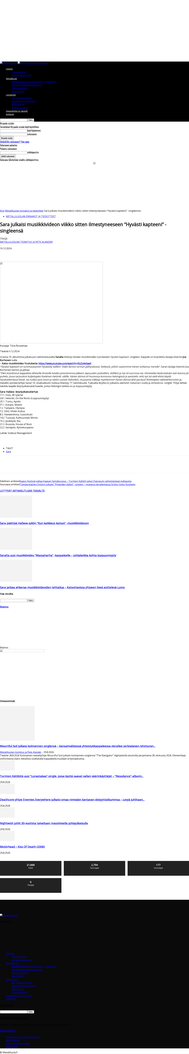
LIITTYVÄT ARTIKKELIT (13, 490)
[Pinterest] (26, 253)
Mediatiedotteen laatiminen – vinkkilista (34, 81)
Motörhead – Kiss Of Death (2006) (22, 846)
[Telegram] (68, 253)
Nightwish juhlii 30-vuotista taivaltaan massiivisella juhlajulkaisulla (44, 823)
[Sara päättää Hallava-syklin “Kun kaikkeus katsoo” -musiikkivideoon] (16, 516)
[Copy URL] (79, 253)
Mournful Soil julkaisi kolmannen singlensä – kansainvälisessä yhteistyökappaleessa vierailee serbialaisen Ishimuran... (77, 746)
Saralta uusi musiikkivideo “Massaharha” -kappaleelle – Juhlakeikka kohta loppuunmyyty (58, 555)
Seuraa (95, 862)
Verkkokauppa (20, 88)
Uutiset (9, 68)
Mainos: (4, 606)
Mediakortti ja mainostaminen (22, 1037)
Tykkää (31, 862)
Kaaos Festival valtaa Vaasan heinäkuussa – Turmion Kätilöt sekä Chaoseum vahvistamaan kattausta (75, 481)
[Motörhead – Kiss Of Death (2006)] (7, 840)
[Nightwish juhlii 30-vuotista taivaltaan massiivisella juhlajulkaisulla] (7, 816)
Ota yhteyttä (13, 1040)
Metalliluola (11, 78)
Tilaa (31, 879)
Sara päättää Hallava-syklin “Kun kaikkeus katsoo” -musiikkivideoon (44, 523)
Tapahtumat (19, 72)
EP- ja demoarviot (21, 98)
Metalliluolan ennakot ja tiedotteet (24, 210)
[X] (15, 253)
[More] (90, 253)
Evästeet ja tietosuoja (18, 1043)
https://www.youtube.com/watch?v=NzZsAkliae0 (64, 363)
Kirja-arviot (18, 104)
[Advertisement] (94, 187)
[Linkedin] (47, 253)
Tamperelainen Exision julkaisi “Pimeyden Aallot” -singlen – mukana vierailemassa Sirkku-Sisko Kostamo (77, 484)
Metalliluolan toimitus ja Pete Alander (26, 242)
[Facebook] (5, 253)
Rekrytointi (18, 91)
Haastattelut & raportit (17, 111)
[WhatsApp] (37, 253)
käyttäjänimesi (34, 130)
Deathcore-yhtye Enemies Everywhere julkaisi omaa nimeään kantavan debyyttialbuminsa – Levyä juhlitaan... (72, 799)
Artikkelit (10, 114)
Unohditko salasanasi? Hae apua (14, 141)
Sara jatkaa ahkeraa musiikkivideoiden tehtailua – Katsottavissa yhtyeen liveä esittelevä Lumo (62, 587)
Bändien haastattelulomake (27, 85)
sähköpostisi (33, 152)
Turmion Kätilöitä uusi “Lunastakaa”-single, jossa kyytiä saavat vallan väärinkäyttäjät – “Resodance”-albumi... (71, 776)
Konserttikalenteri (22, 75)
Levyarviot (11, 94)
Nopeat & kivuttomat (23, 101)
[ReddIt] (58, 253)
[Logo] (9, 63)
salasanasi (32, 134)
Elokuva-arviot (20, 107)
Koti (2, 210)
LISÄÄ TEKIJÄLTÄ (35, 490)
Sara (8, 451)
